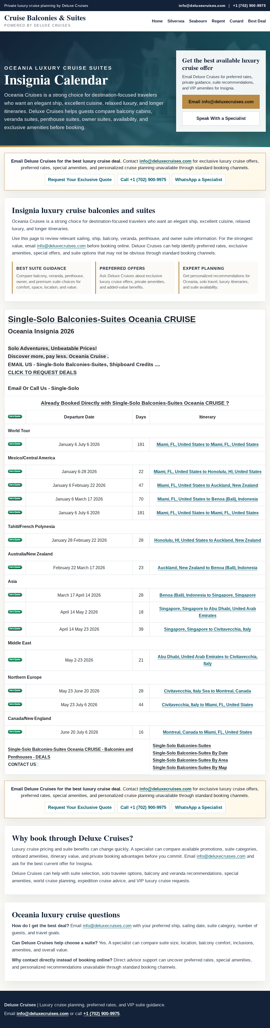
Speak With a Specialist (221, 118)
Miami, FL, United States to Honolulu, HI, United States (208, 471)
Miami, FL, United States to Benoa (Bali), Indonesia (207, 499)
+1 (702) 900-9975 (249, 5)
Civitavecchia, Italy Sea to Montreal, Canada (207, 691)
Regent (218, 21)
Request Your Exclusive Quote (80, 179)
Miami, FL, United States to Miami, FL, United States (208, 444)
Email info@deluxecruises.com (221, 101)
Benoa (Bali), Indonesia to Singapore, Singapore (208, 595)
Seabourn (198, 21)
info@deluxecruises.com (202, 5)
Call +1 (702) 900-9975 (143, 179)
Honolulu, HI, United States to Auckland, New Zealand (207, 540)
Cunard (236, 21)
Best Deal (257, 21)
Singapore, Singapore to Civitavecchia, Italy (207, 629)
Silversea (175, 21)
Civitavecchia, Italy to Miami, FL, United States (207, 704)
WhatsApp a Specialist (198, 179)
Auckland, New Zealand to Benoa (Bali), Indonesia (207, 567)
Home (157, 21)
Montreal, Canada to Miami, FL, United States (207, 732)
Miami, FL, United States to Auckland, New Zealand (207, 485)
